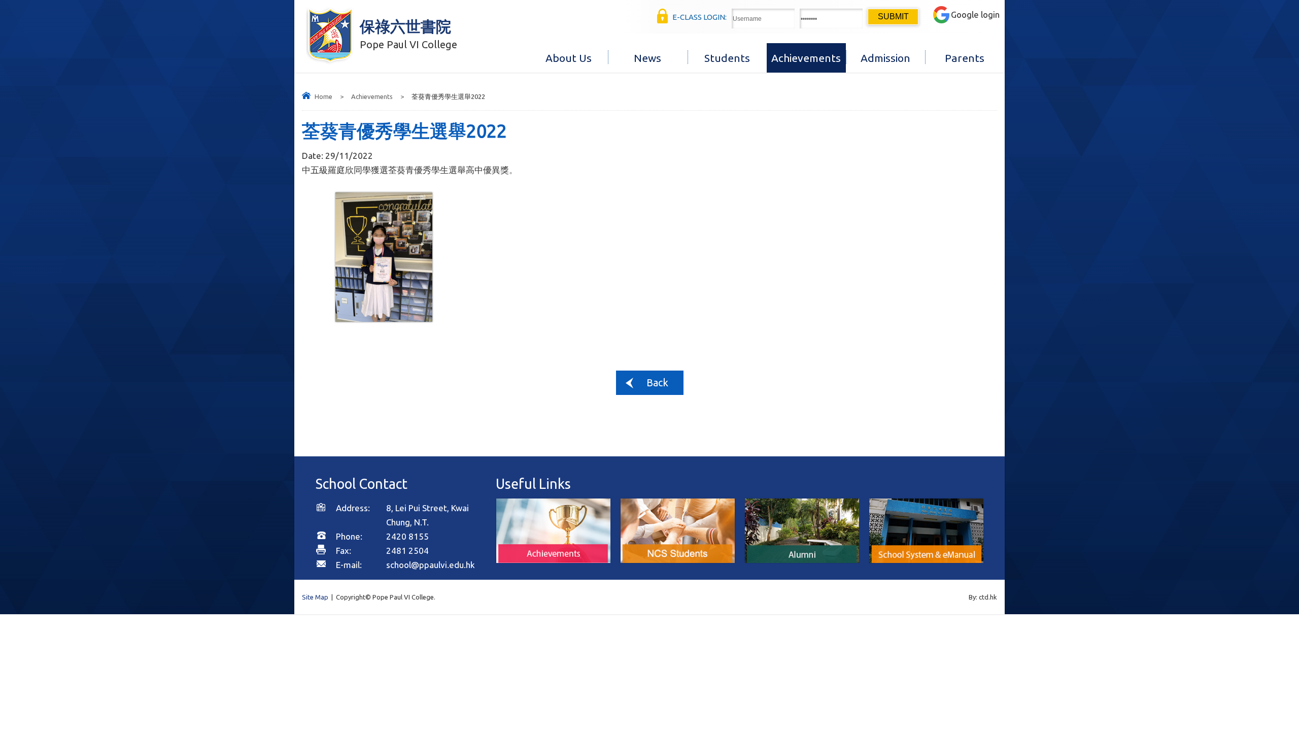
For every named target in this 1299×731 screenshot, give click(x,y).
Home (323, 96)
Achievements (806, 58)
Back (657, 382)
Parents (964, 58)
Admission (885, 58)
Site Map (315, 597)
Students (727, 58)
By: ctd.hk (983, 597)
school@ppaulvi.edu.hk (430, 565)
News (647, 58)
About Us (568, 58)
